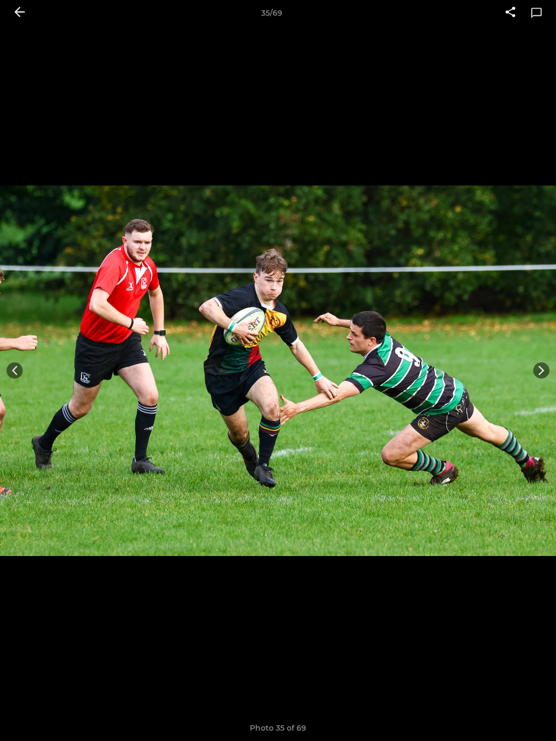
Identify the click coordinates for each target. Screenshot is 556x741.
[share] (510, 13)
